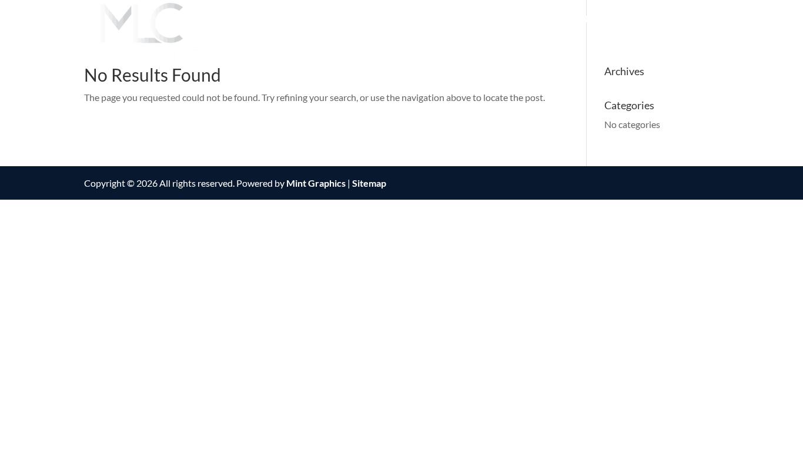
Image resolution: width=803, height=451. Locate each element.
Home (396, 19)
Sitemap (369, 183)
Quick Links (592, 19)
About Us (450, 19)
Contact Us (666, 19)
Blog (721, 19)
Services (523, 19)
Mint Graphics (316, 183)
